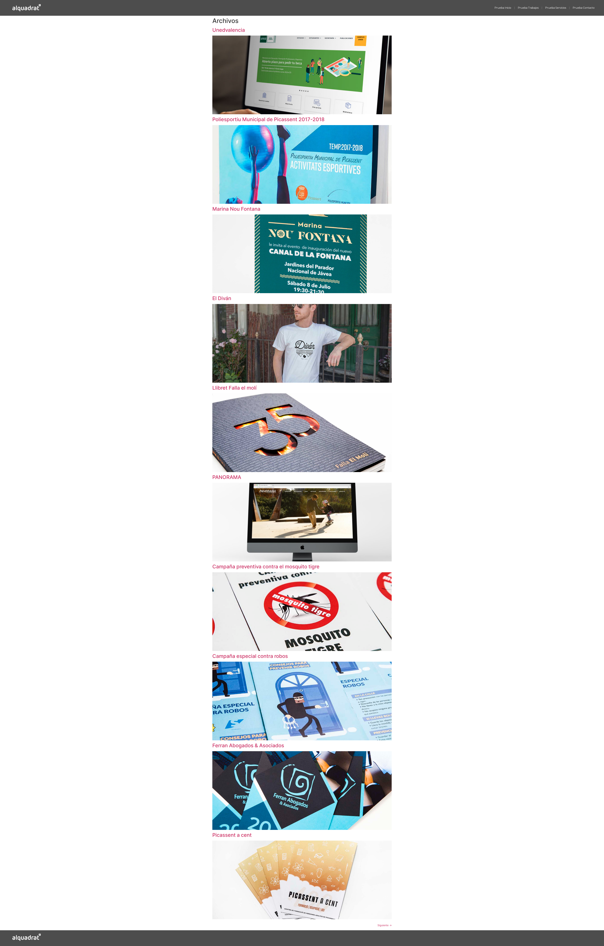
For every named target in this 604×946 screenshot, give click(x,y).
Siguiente (385, 925)
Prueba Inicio (503, 7)
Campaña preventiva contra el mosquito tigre (265, 566)
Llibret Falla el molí (234, 388)
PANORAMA (226, 477)
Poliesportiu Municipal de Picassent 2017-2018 (268, 119)
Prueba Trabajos (528, 7)
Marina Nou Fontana (236, 209)
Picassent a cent (232, 835)
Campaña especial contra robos (250, 656)
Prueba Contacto (584, 7)
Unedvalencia (228, 30)
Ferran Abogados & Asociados (248, 745)
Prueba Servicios (555, 7)
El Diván (221, 298)
